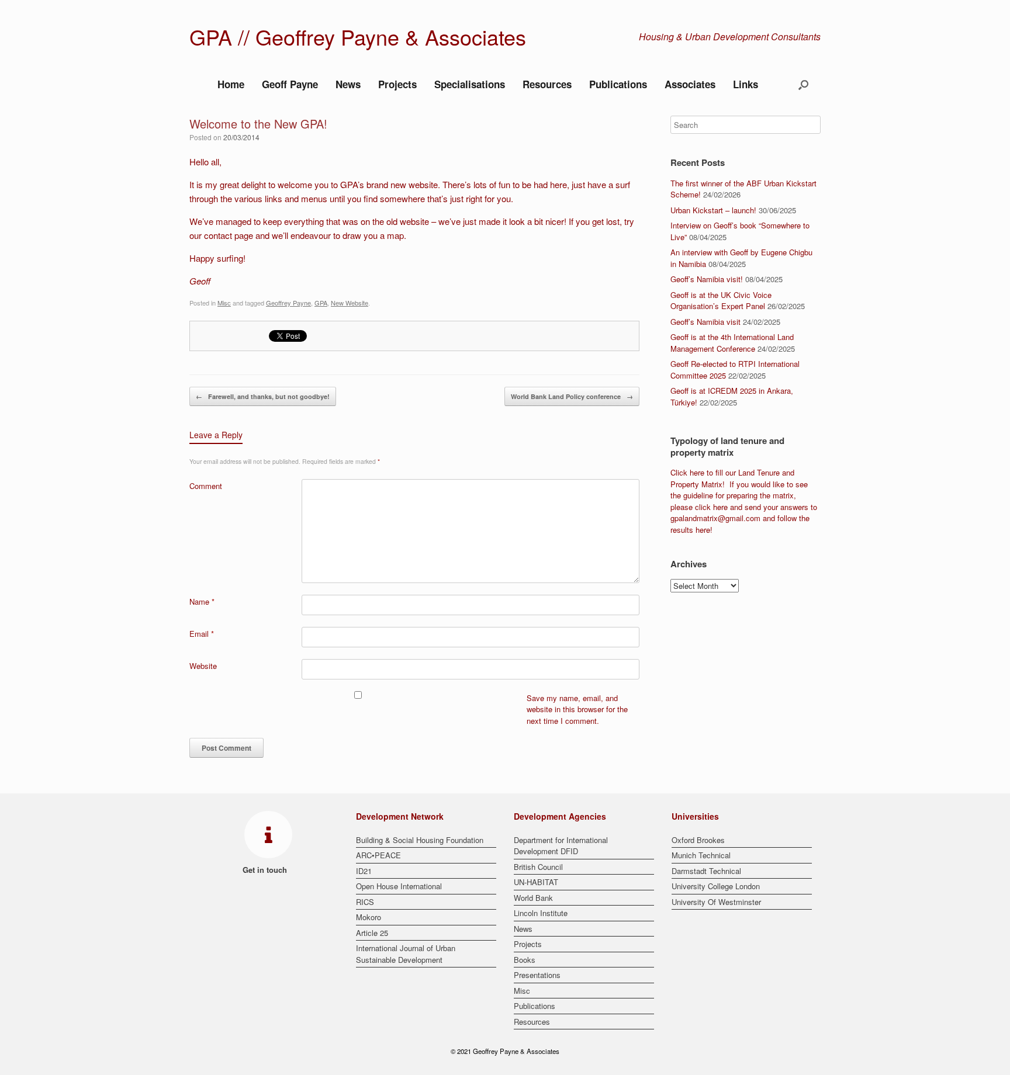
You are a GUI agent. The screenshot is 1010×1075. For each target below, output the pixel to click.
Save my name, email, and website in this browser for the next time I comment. (577, 709)
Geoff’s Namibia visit (705, 321)
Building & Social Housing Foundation (419, 839)
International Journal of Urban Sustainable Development (405, 953)
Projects (397, 84)
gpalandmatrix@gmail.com (715, 517)
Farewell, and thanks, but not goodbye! (263, 396)
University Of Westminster (716, 901)
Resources (547, 84)
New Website (349, 302)
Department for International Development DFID (561, 845)
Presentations (537, 974)
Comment (205, 485)
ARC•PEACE (378, 855)
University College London (716, 886)
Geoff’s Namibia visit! (706, 279)
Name (202, 601)
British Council (538, 866)
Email (201, 633)
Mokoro (368, 917)
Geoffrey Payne (288, 302)
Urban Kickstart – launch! (713, 210)
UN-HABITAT (536, 881)
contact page (228, 235)
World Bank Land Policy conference (572, 396)
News (348, 84)
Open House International (399, 886)
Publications (618, 84)
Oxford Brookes (698, 839)
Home (230, 84)
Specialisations (469, 84)
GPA (320, 302)
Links (745, 84)
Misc (224, 302)
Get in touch (266, 869)
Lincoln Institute (541, 912)
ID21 (364, 870)
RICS (365, 901)
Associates (690, 84)
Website (203, 665)
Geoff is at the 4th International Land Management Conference (732, 342)
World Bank (533, 897)
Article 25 (372, 932)
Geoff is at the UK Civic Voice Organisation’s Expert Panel (721, 300)
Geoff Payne (290, 84)
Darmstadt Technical (706, 870)
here (697, 472)
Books (524, 959)
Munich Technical (701, 855)
